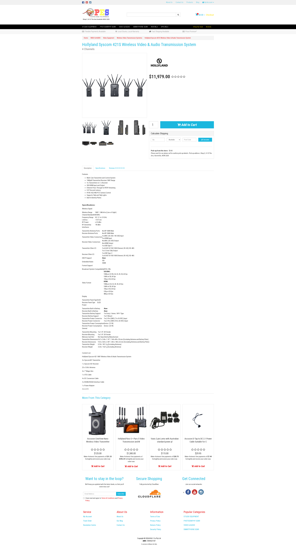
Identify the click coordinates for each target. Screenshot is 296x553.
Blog (197, 2)
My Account (87, 516)
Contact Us (179, 2)
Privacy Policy (155, 521)
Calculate (206, 140)
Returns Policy (155, 525)
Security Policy (155, 529)
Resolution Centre (89, 525)
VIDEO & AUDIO (124, 27)
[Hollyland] (159, 63)
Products (190, 2)
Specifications (100, 168)
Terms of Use (155, 516)
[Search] (178, 15)
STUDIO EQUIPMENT (89, 27)
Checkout (210, 15)
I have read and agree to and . (104, 499)
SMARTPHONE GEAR (140, 27)
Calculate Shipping (159, 133)
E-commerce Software (147, 544)
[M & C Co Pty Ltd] (96, 15)
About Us (169, 2)
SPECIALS (164, 27)
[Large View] (89, 127)
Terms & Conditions (108, 498)
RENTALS (154, 27)
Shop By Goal (198, 27)
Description (88, 168)
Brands (208, 27)
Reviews (112, 168)
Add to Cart (189, 125)
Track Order (87, 521)
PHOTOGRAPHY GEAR (108, 27)
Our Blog (120, 521)
